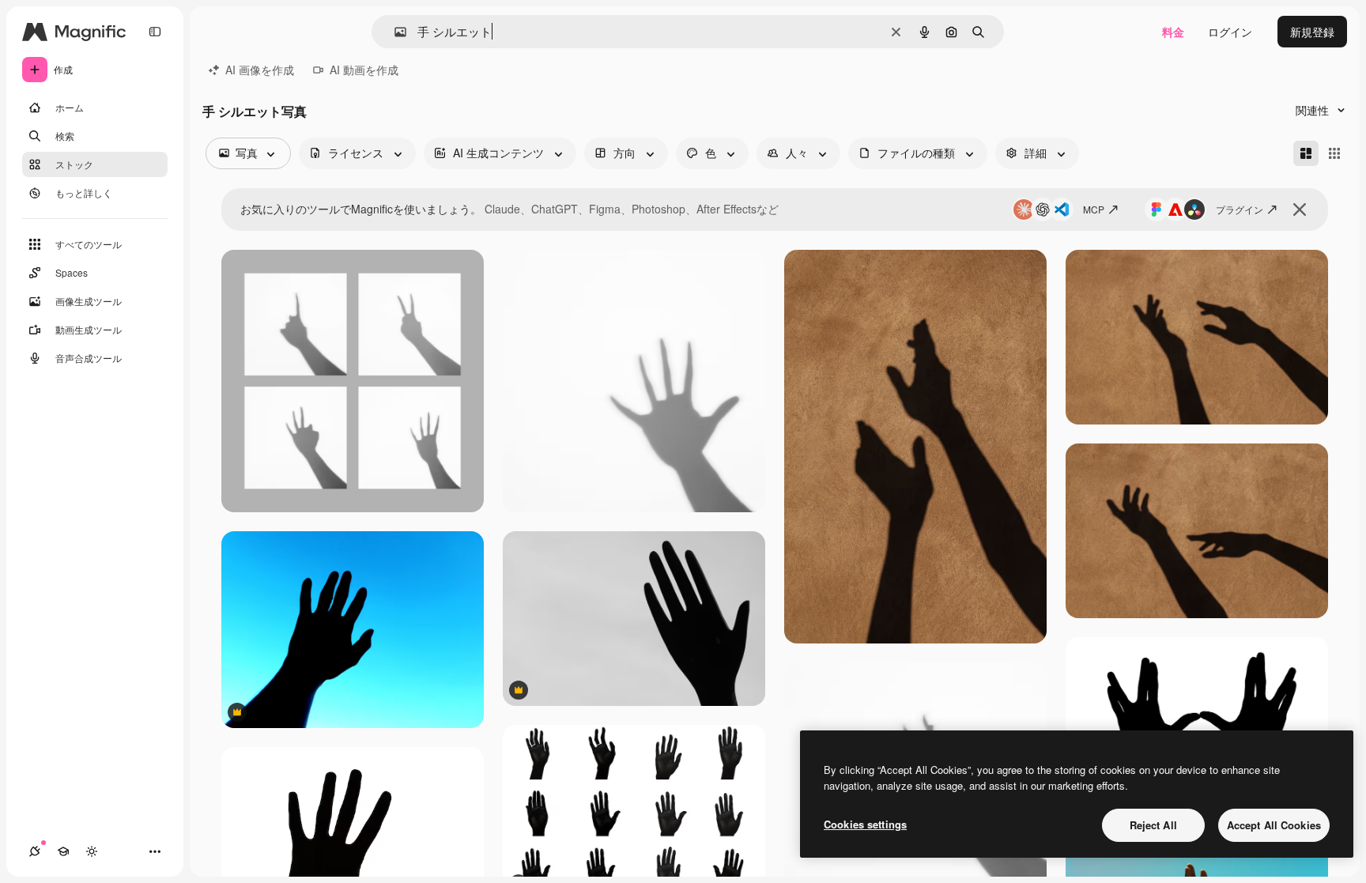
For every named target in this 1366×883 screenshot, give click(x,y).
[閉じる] (1299, 209)
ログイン (1230, 32)
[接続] (34, 851)
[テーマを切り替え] (91, 851)
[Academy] (63, 851)
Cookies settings (865, 824)
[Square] (1334, 153)
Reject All (1153, 824)
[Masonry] (1306, 153)
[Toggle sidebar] (155, 31)
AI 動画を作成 (364, 69)
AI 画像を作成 (259, 69)
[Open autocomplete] (394, 32)
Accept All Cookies (1274, 824)
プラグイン (1239, 209)
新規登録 (1312, 32)
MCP (1093, 209)
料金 (1173, 32)
